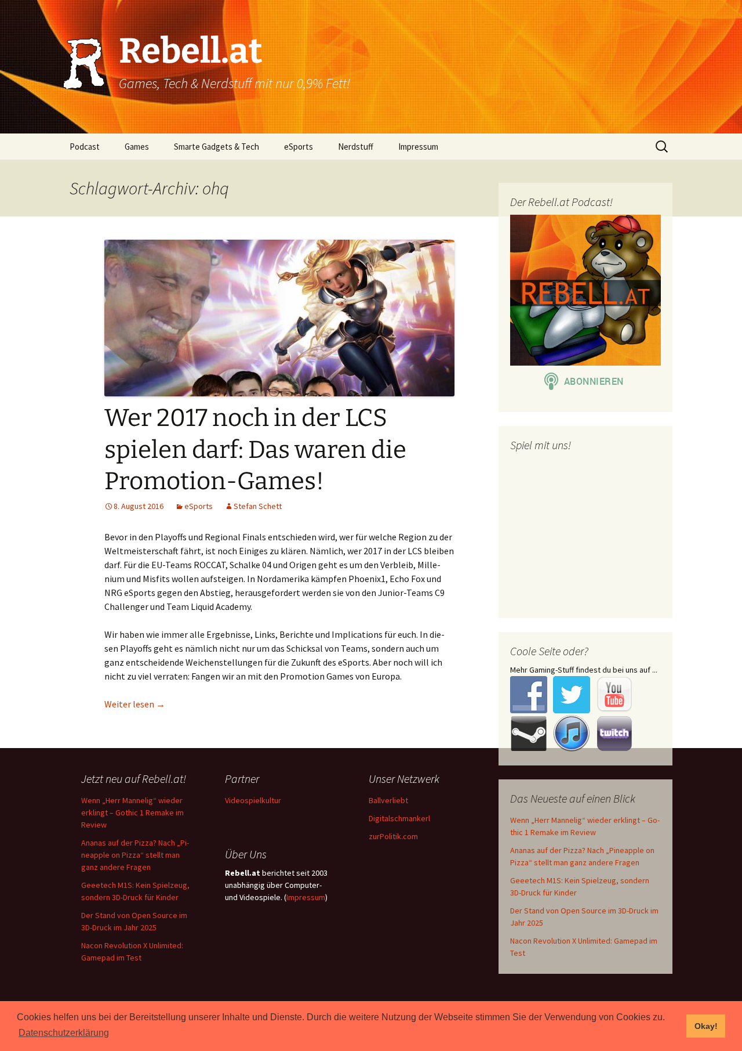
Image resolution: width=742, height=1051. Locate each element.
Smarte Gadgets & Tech (216, 146)
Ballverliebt (388, 800)
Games (137, 146)
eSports (298, 146)
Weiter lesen (134, 704)
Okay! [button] (706, 1026)
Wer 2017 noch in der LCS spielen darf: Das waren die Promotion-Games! (255, 449)
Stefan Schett (258, 506)
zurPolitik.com (393, 836)
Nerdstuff (355, 146)
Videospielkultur (253, 800)
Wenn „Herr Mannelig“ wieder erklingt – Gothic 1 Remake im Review (132, 812)
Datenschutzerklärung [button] (64, 1033)
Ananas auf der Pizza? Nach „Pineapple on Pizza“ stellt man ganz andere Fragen (135, 854)
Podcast (85, 146)
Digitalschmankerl (399, 818)
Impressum (418, 146)
